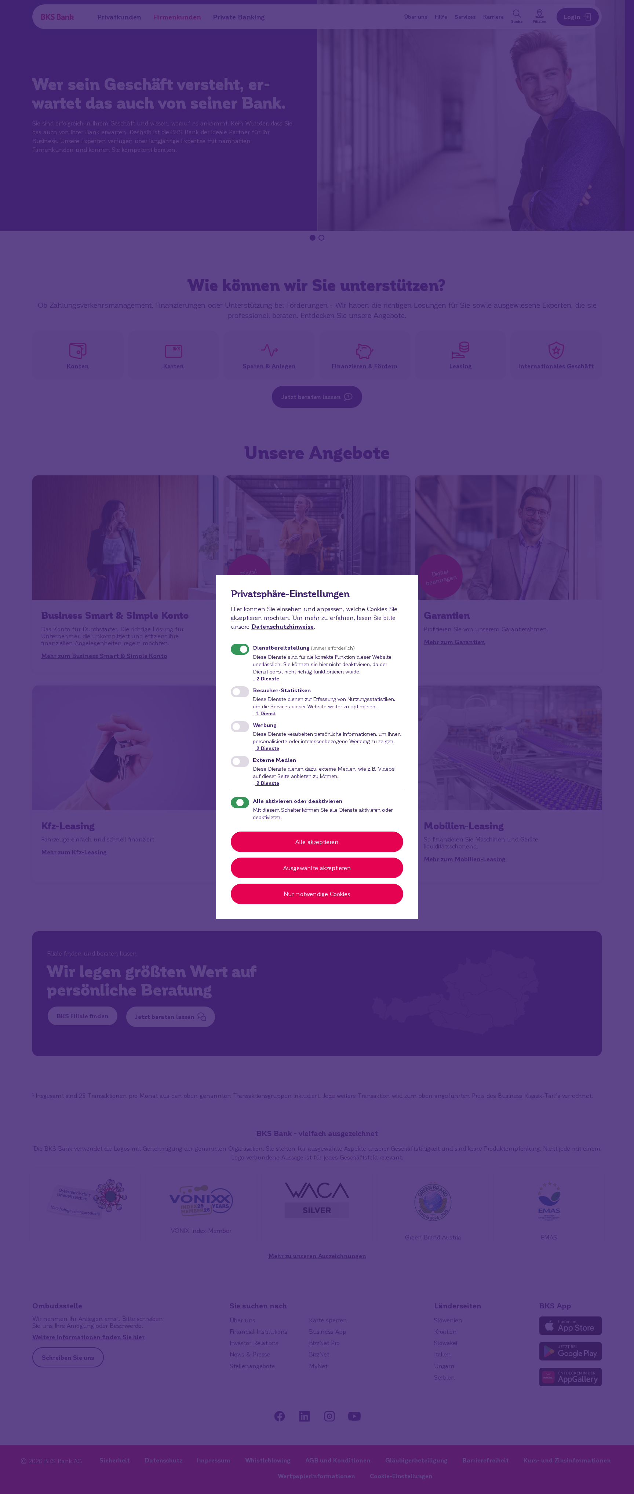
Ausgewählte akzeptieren (317, 867)
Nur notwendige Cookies (317, 893)
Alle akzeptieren (317, 841)
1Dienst (264, 713)
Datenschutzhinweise (282, 626)
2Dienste (266, 678)
